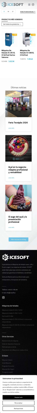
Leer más (11, 128)
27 (12, 11)
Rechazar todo (18, 408)
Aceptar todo (19, 397)
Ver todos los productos (11, 24)
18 (8, 11)
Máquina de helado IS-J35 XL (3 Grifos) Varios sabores (8, 54)
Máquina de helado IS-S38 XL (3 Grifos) (27, 52)
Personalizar (18, 403)
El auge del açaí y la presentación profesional (17, 219)
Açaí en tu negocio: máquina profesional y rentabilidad (18, 169)
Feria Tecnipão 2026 (18, 122)
